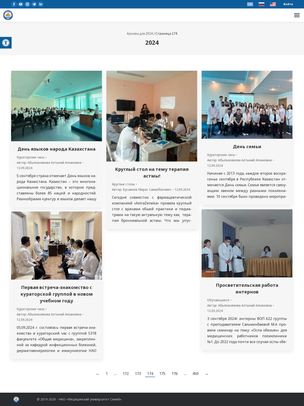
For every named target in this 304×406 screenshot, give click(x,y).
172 (126, 373)
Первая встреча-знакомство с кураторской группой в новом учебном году (56, 294)
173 (138, 373)
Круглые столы (123, 184)
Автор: (49, 162)
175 (162, 373)
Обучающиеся (218, 300)
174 (150, 373)
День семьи (247, 146)
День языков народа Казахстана (56, 149)
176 (175, 373)
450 (196, 373)
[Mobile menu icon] (297, 15)
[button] (6, 42)
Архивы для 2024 (140, 33)
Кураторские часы (31, 157)
